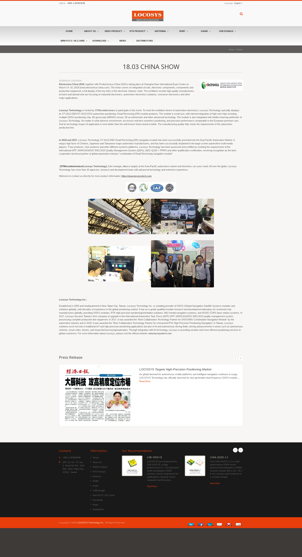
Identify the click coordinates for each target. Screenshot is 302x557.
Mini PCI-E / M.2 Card (73, 40)
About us (90, 31)
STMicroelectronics (105, 110)
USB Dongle (226, 31)
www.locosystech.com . (160, 333)
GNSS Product (114, 31)
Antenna (160, 31)
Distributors (144, 40)
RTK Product (138, 31)
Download (99, 40)
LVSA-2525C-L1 (219, 457)
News (122, 40)
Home (69, 31)
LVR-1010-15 (154, 457)
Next (240, 358)
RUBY (182, 31)
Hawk (204, 31)
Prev (235, 358)
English (237, 3)
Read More (145, 381)
